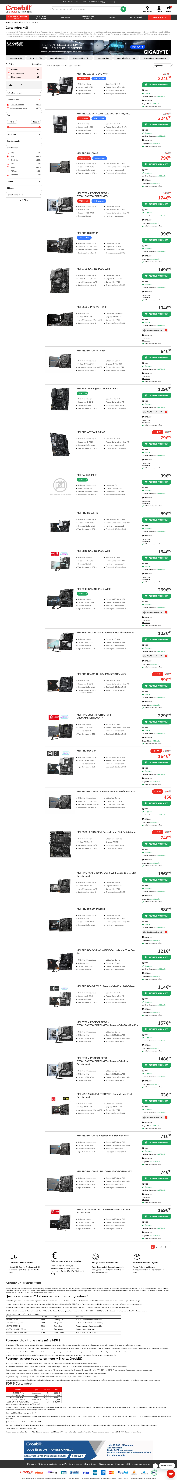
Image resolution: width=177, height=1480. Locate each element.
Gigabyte (26, 160)
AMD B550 (60, 34)
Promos (25, 69)
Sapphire (26, 174)
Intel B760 (84, 34)
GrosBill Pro (69, 2)
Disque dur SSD (122, 1464)
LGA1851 (9, 34)
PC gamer (31, 1464)
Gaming (8, 1289)
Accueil (8, 22)
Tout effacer (37, 64)
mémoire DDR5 (67, 1348)
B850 (66, 34)
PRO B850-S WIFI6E (18, 1400)
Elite (26, 164)
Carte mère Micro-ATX (81, 58)
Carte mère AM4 (15, 58)
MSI (26, 156)
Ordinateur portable (47, 1464)
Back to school (25, 73)
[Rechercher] (123, 9)
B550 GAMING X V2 (18, 1397)
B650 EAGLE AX (18, 1395)
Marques (148, 1479)
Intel (26, 153)
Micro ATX (109, 34)
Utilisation (11, 134)
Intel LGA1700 (163, 32)
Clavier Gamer (90, 1464)
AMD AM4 (145, 32)
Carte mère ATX (36, 58)
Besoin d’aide (81, 2)
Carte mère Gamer (57, 58)
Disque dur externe (141, 1464)
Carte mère (18, 22)
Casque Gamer (106, 1464)
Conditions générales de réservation (32, 1479)
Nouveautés (25, 77)
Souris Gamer (75, 1464)
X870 (71, 34)
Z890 (91, 34)
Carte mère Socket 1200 (126, 58)
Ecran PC (63, 1464)
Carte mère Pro (103, 58)
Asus (26, 167)
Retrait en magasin (15, 93)
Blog (154, 1479)
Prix (8, 115)
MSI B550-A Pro (18, 1393)
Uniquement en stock (25, 108)
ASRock (26, 171)
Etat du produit (13, 141)
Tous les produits (26, 104)
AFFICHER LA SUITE (88, 1436)
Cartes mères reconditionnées (155, 58)
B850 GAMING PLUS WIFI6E (18, 1402)
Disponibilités (13, 99)
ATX (101, 34)
